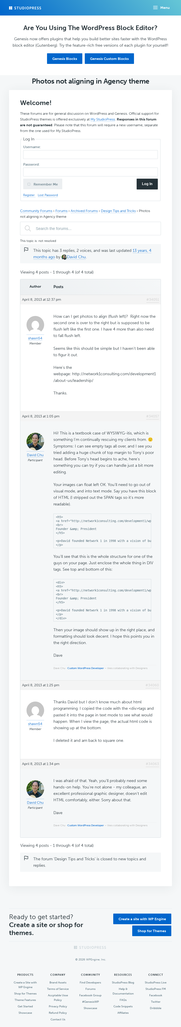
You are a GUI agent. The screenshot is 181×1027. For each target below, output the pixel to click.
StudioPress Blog (123, 982)
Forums (61, 211)
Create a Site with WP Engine (25, 985)
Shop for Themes (152, 931)
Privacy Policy (58, 1006)
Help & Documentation (123, 991)
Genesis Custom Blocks (109, 59)
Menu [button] (165, 8)
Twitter (155, 1001)
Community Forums (36, 211)
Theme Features (25, 1000)
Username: (32, 147)
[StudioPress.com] (25, 8)
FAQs (123, 1000)
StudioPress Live (155, 982)
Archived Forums (84, 211)
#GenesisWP (90, 1001)
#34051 (152, 299)
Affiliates (123, 1012)
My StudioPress (102, 119)
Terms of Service (58, 989)
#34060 (152, 685)
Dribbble (155, 1008)
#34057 (152, 416)
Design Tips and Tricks (118, 211)
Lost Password (48, 195)
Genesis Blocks (64, 59)
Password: (32, 164)
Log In (147, 184)
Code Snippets (123, 1006)
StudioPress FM (155, 989)
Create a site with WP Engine (142, 919)
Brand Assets (57, 982)
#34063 (152, 764)
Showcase (25, 1012)
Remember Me (45, 184)
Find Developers (90, 982)
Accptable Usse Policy (58, 998)
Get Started (25, 1006)
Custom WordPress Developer (85, 668)
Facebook (155, 995)
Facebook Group (90, 995)
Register (29, 195)
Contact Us (58, 1019)
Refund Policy (58, 1012)
